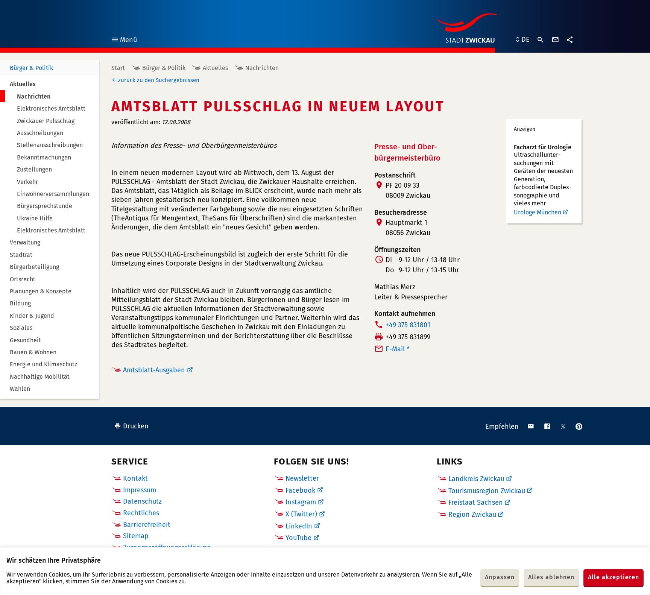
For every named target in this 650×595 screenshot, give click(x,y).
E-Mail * (398, 349)
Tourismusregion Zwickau (486, 491)
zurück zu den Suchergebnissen (158, 80)
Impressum (139, 490)
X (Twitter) (301, 514)
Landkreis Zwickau (476, 479)
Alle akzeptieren (613, 577)
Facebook (300, 490)
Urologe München (537, 212)
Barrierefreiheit (146, 525)
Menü (124, 41)
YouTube (298, 538)
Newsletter (302, 478)
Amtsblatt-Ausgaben (154, 370)
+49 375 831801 (408, 325)
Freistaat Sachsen (475, 502)
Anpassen (500, 577)
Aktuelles (215, 67)
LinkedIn (299, 526)
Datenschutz (142, 501)
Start (118, 67)
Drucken (136, 426)
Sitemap (136, 536)
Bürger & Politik (31, 67)
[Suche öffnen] (540, 39)
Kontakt (135, 478)
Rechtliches (141, 513)
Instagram (301, 502)
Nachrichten (262, 67)
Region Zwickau (472, 514)
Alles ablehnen (551, 577)
